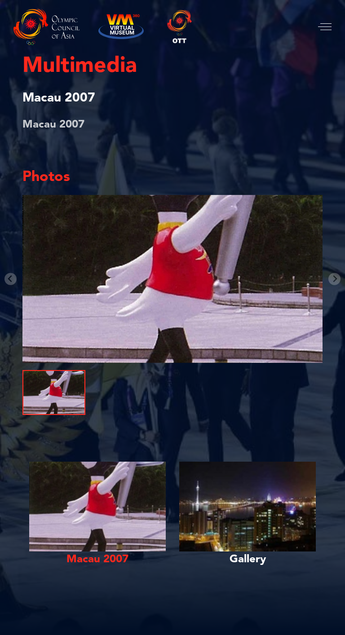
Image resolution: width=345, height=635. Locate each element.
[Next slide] (334, 279)
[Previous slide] (10, 279)
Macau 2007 (58, 98)
